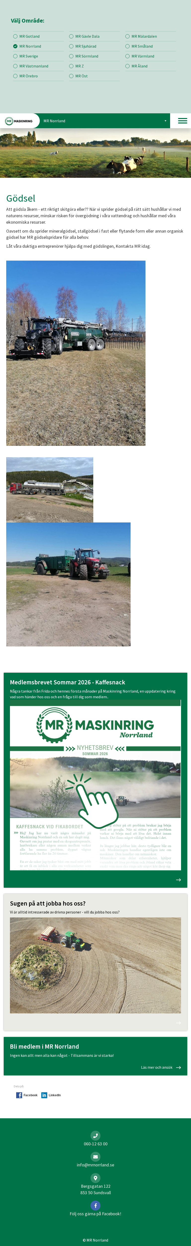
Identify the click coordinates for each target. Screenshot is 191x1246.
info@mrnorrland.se (95, 1165)
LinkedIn (55, 1095)
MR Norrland (30, 46)
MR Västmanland (33, 65)
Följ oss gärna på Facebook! (95, 1213)
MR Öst (81, 75)
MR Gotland (29, 36)
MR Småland (142, 46)
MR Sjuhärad (85, 46)
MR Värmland (143, 56)
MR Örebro (28, 75)
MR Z (79, 65)
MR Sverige (28, 56)
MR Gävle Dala (87, 36)
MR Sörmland (86, 56)
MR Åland (139, 65)
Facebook (31, 1095)
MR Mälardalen (144, 36)
